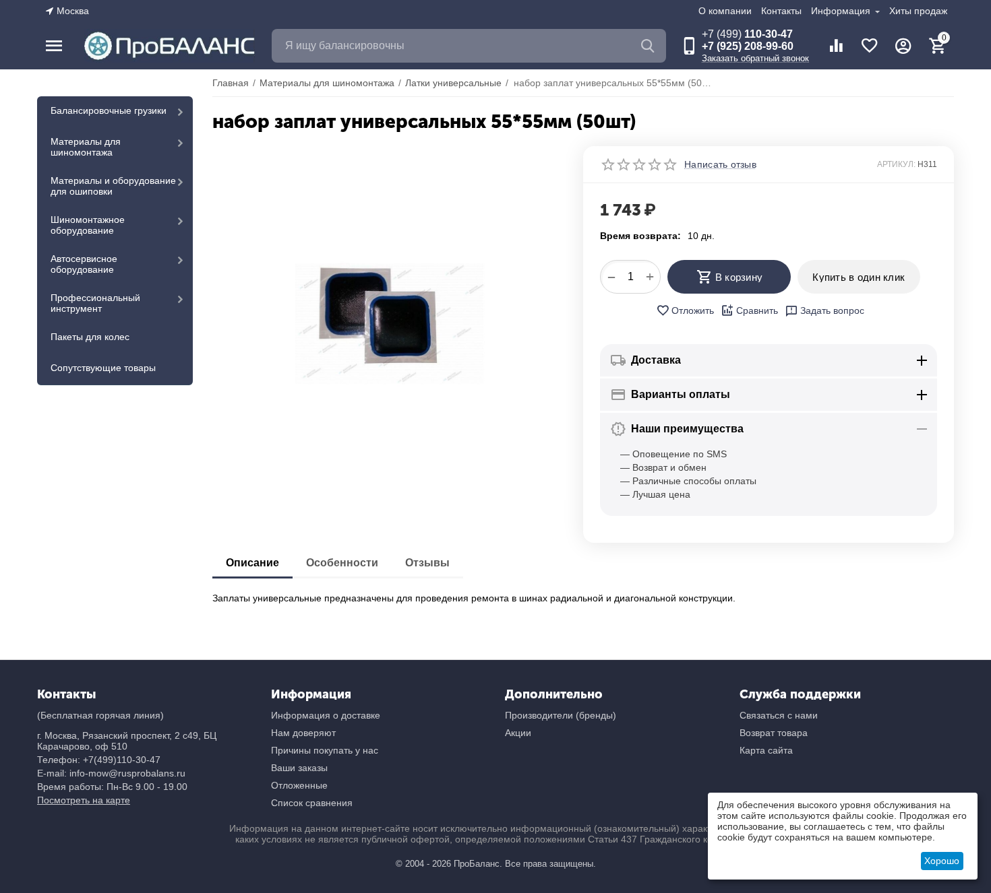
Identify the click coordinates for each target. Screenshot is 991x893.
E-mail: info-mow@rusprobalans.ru (111, 773)
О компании (725, 10)
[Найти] (649, 46)
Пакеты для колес (90, 336)
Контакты (781, 10)
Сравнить (757, 310)
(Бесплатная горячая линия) (100, 715)
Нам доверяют (303, 732)
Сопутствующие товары (103, 367)
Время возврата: (640, 235)
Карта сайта (766, 750)
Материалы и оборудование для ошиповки (113, 186)
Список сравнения (312, 802)
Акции (518, 732)
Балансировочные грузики (109, 110)
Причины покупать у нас (324, 750)
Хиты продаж (918, 10)
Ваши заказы (299, 767)
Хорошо (941, 860)
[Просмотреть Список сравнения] (836, 46)
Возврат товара (774, 732)
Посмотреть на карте (83, 800)
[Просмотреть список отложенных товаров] (869, 46)
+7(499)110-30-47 (121, 759)
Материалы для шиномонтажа (86, 147)
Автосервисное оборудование (84, 264)
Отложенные (299, 785)
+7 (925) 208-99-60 (747, 46)
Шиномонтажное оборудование (88, 225)
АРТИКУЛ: (896, 164)
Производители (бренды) (560, 715)
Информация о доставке (325, 715)
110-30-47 (747, 34)
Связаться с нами (779, 715)
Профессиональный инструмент (95, 303)
